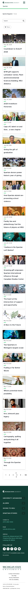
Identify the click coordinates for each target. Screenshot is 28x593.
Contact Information (14, 573)
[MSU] (14, 493)
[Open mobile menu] (24, 2)
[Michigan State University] (11, 2)
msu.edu (16, 584)
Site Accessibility (14, 579)
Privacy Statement (14, 577)
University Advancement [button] (14, 498)
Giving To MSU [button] (9, 508)
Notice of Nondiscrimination (8, 586)
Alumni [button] (6, 503)
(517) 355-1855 (9, 584)
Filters (8, 27)
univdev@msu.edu (9, 529)
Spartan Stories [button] (10, 513)
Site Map (14, 575)
